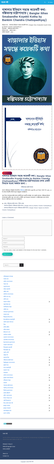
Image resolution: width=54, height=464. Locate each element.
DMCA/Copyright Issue (9, 446)
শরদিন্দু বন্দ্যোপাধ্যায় (8, 388)
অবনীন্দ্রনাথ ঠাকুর (7, 307)
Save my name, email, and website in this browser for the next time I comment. (25, 250)
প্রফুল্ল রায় (6, 355)
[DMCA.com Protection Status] (8, 424)
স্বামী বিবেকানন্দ (7, 400)
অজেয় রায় (6, 279)
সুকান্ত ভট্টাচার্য (7, 393)
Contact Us (6, 456)
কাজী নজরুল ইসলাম (8, 322)
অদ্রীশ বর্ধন (6, 291)
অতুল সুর (6, 284)
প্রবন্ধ (5, 203)
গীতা (5, 324)
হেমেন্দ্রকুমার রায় (7, 410)
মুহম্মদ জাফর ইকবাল (8, 378)
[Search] (22, 265)
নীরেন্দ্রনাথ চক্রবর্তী (8, 347)
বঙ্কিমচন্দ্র (22, 190)
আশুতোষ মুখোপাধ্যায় (8, 312)
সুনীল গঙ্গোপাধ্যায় (8, 395)
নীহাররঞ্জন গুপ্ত (7, 350)
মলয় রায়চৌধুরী (7, 367)
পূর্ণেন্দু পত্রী (6, 352)
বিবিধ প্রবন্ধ (21, 203)
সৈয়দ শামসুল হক (8, 398)
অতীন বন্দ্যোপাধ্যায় (8, 281)
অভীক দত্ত (6, 309)
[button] (45, 2)
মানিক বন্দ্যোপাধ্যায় (8, 375)
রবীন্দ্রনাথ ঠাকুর (7, 380)
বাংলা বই (4, 2)
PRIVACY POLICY (8, 444)
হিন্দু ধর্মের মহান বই (8, 403)
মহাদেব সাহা (6, 370)
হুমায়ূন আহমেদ (7, 408)
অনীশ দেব (6, 299)
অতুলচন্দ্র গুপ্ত (7, 286)
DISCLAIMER (6, 449)
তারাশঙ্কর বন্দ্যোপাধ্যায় (9, 340)
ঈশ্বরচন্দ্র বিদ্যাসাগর (8, 317)
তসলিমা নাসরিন (7, 334)
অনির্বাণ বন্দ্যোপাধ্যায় (8, 294)
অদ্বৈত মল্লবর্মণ (7, 289)
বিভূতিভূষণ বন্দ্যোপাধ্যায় (9, 362)
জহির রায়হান (7, 329)
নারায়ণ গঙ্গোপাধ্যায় (8, 345)
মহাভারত (6, 372)
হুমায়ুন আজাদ (7, 405)
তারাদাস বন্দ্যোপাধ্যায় (9, 337)
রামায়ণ (5, 383)
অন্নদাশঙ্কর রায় (7, 304)
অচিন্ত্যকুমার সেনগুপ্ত (8, 276)
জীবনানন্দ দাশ (7, 332)
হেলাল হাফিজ (7, 413)
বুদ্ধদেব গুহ (6, 365)
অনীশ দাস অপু (7, 296)
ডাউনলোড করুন (7, 173)
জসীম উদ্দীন (6, 327)
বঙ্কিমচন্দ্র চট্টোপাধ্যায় (12, 203)
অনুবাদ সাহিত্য (7, 302)
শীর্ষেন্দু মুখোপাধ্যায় (8, 390)
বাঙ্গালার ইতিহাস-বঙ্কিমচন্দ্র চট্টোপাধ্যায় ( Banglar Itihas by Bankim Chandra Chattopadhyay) (28, 205)
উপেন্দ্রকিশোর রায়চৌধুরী (9, 319)
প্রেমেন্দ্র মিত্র (6, 357)
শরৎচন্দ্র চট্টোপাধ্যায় (8, 385)
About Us (5, 453)
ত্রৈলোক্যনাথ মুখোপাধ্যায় (9, 342)
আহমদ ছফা (6, 314)
